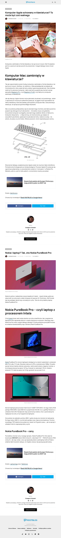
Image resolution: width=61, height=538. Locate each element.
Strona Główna (12, 528)
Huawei (10, 318)
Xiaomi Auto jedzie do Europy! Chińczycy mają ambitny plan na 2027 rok (38, 182)
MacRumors (13, 193)
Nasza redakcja (21, 528)
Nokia (7, 362)
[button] (6, 2)
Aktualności (8, 8)
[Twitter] (32, 534)
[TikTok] (22, 534)
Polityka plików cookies (45, 528)
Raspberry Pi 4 (16, 92)
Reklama (29, 528)
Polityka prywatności (30, 530)
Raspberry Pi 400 (29, 92)
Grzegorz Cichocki (30, 227)
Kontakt (35, 528)
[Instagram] (29, 534)
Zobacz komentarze (30, 239)
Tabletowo (24, 464)
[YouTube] (25, 534)
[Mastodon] (35, 534)
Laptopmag (13, 464)
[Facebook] (38, 534)
